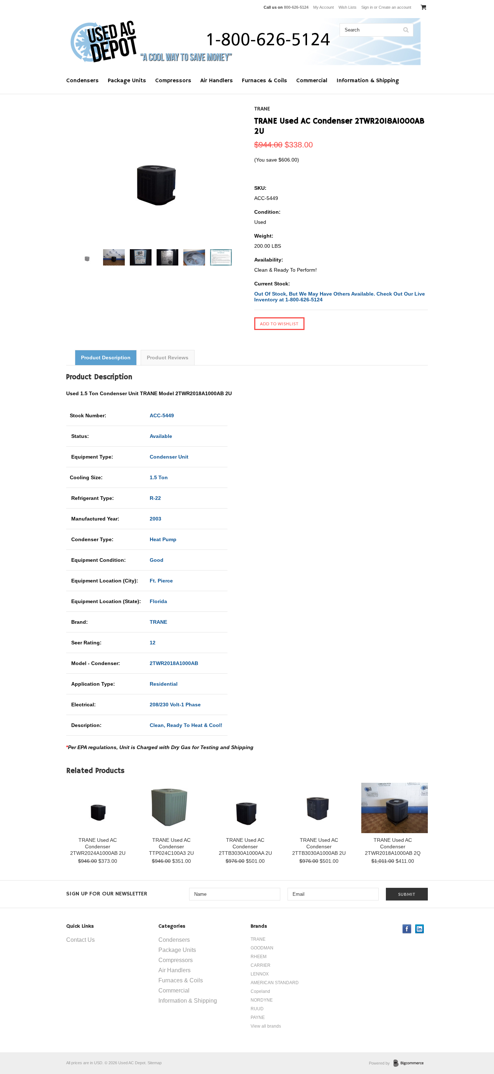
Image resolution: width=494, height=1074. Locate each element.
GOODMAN (262, 947)
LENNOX (260, 974)
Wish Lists (347, 7)
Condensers (82, 80)
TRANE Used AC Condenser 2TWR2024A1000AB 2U (97, 846)
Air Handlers (216, 80)
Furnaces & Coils (264, 80)
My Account (323, 7)
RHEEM (259, 956)
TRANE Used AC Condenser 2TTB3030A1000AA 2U (245, 846)
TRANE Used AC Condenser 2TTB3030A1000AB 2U (319, 846)
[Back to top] (474, 1039)
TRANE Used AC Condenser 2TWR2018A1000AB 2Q (393, 846)
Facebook (407, 928)
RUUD (257, 1008)
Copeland (260, 991)
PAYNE (258, 1017)
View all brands (266, 1026)
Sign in (367, 7)
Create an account (395, 7)
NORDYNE (262, 1000)
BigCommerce (410, 1063)
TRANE (262, 109)
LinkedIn (419, 928)
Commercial (311, 80)
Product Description (106, 357)
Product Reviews (167, 357)
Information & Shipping (367, 80)
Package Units (127, 80)
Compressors (173, 80)
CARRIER (261, 965)
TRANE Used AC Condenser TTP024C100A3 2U (171, 846)
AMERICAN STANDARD (275, 982)
